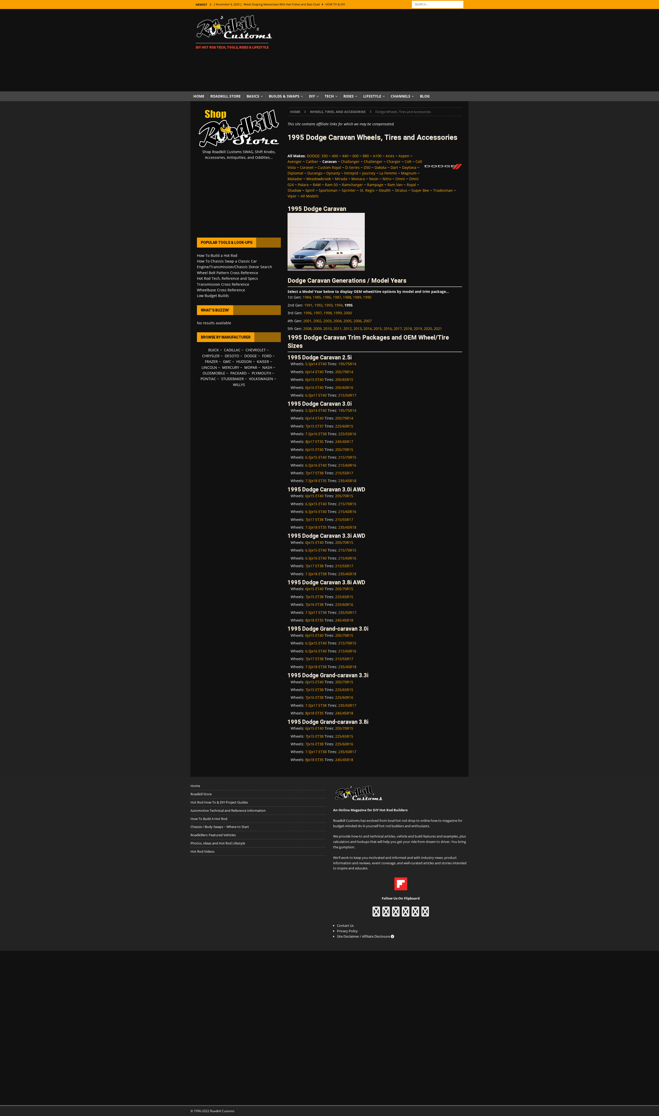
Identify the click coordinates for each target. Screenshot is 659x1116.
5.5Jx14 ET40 (316, 363)
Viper (292, 196)
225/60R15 (344, 426)
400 (335, 155)
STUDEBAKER (232, 378)
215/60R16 (347, 465)
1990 (367, 297)
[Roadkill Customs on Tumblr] (405, 914)
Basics (253, 96)
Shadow (294, 190)
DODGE (313, 155)
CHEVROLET (256, 349)
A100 (377, 155)
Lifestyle (372, 96)
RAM (317, 184)
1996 (308, 312)
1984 (307, 297)
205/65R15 (344, 379)
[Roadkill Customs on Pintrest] (396, 914)
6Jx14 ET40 (314, 371)
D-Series (352, 167)
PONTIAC (208, 378)
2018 (408, 328)
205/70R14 (344, 371)
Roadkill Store (225, 96)
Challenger (373, 161)
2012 (347, 328)
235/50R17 (347, 612)
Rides (348, 96)
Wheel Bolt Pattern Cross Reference (227, 272)
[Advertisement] (374, 50)
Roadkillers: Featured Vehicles (213, 835)
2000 (348, 312)
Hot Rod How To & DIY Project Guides (219, 802)
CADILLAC (232, 349)
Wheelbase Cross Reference (221, 289)
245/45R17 (344, 441)
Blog (425, 96)
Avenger (295, 161)
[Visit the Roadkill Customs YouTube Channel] (425, 914)
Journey (368, 173)
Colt (408, 161)
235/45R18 (347, 480)
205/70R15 (344, 449)
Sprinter (349, 190)
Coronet (307, 167)
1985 (317, 297)
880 (366, 155)
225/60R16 (344, 604)
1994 (338, 305)
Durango (314, 173)
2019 (418, 328)
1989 (357, 297)
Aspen (403, 155)
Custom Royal (329, 167)
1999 (338, 312)
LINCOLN (209, 367)
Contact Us (345, 925)
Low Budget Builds (213, 295)
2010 (327, 328)
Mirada (341, 178)
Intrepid (351, 173)
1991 (308, 305)
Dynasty (333, 173)
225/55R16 (347, 433)
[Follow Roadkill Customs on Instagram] (386, 914)
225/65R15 (344, 596)
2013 (357, 328)
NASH (267, 367)
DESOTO (232, 355)
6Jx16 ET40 (314, 387)
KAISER (263, 361)
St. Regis (367, 190)
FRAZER (211, 361)
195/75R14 (347, 363)
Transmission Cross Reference (223, 284)
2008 (307, 328)
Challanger (350, 161)
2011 (337, 328)
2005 (347, 320)
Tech (329, 96)
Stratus (401, 190)
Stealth (385, 190)
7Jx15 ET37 (314, 426)
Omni (400, 178)
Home (198, 96)
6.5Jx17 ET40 (316, 395)
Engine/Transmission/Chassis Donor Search (234, 266)
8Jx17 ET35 (314, 441)
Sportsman (328, 190)
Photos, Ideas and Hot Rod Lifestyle (217, 843)
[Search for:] (437, 4)
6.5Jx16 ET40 (316, 465)
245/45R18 (344, 620)
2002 (317, 320)
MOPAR (250, 367)
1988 (347, 297)
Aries (390, 155)
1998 (328, 312)
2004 (337, 320)
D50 (367, 167)
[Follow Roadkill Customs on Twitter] (415, 914)
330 (325, 155)
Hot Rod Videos (202, 851)
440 (345, 155)
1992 (318, 305)
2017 (398, 328)
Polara (303, 184)
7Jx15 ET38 (314, 596)
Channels (400, 96)
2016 (388, 328)
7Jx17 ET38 (314, 472)
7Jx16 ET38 (314, 604)
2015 (378, 328)
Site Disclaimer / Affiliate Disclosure (364, 936)
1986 (327, 297)
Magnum (409, 173)
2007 (367, 320)
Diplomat (295, 173)
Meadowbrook (318, 178)
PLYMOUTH (261, 373)
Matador (295, 178)
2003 (327, 320)
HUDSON (244, 361)
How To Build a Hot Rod (217, 255)
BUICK (213, 349)
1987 (337, 297)
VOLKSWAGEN (261, 378)
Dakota (380, 167)
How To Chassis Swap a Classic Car (227, 261)
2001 (307, 320)
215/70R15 (347, 457)
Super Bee (420, 190)
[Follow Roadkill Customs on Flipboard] (400, 887)
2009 (317, 328)
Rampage (375, 184)
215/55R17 (344, 472)
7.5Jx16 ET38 (316, 433)
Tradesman (443, 190)
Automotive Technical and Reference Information (228, 810)
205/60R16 (344, 387)
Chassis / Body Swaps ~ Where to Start (219, 826)
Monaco (358, 178)
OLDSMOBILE (214, 373)
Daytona (409, 167)
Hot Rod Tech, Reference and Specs (227, 278)
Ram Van (395, 184)
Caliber (312, 161)
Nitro (387, 178)
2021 (438, 328)
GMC (227, 361)
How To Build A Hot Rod (208, 818)
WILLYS (239, 384)
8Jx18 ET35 (314, 620)
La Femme (388, 173)
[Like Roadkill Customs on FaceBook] (376, 914)
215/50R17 (347, 395)
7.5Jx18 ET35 (316, 480)
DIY (312, 96)
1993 (328, 305)
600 (355, 155)
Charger (394, 161)
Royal (411, 184)
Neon (373, 178)
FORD (267, 355)
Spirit (310, 190)
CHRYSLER (211, 355)
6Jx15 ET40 (314, 379)
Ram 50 (331, 184)
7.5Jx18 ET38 (316, 573)
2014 (367, 328)
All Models (310, 196)
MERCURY (230, 367)
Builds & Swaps (284, 96)
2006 (357, 320)
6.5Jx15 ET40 (316, 457)
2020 (428, 328)
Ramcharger (352, 184)
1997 (318, 312)
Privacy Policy (347, 931)
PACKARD (238, 373)
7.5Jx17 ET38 (316, 612)
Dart (394, 167)
